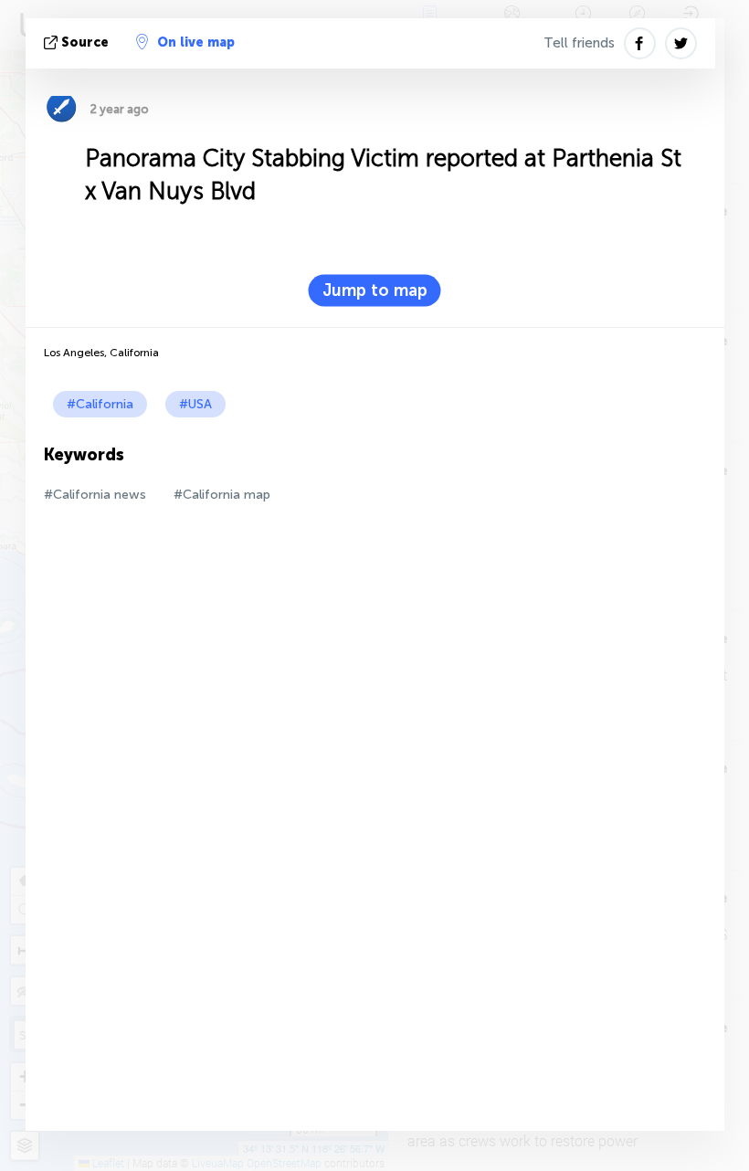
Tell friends (579, 43)
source (85, 42)
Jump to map (374, 290)
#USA (195, 404)
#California (100, 404)
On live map (196, 42)
